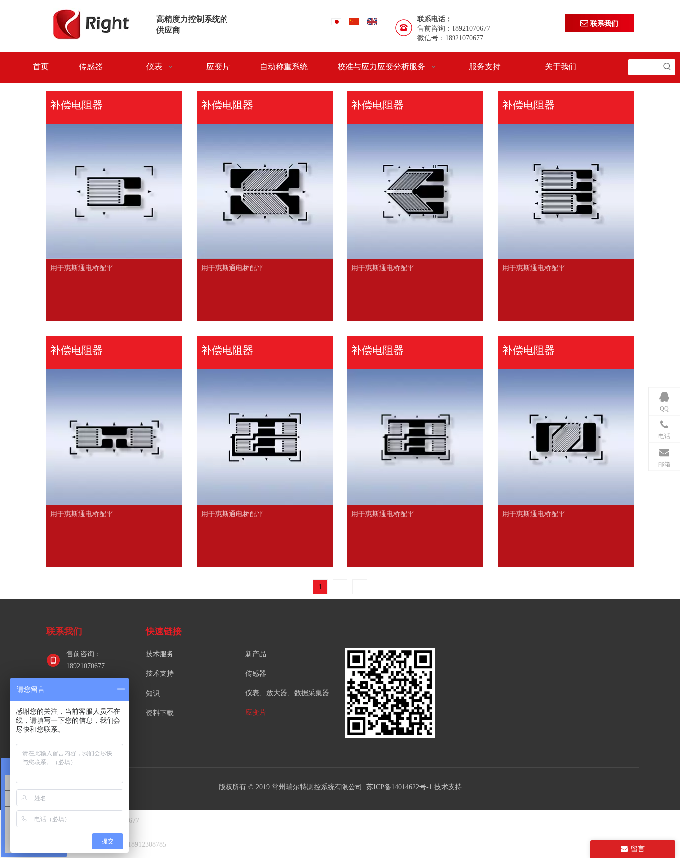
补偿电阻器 (76, 104)
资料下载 (160, 713)
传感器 (255, 673)
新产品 (255, 654)
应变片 (255, 712)
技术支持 (160, 673)
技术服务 (160, 654)
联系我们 (603, 23)
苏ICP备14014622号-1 (400, 787)
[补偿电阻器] (114, 195)
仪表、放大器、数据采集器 (287, 693)
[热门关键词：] (667, 67)
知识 (153, 693)
